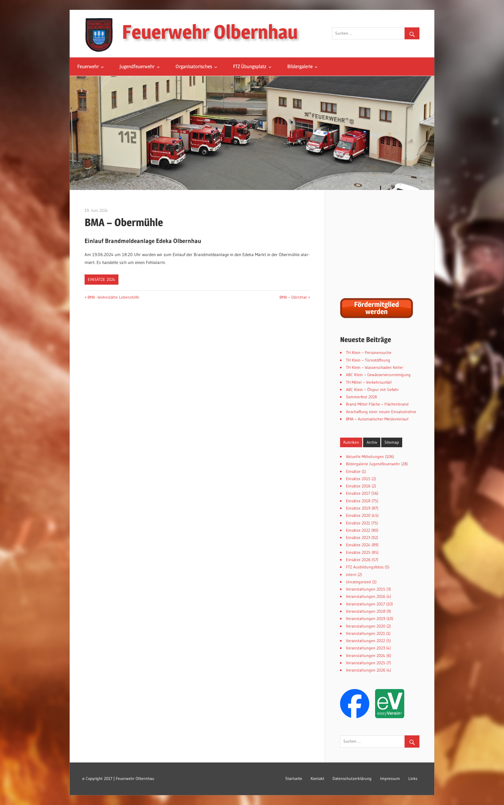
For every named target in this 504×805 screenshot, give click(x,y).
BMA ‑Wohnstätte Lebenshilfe (113, 297)
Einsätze (353, 471)
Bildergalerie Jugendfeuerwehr (373, 463)
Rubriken (351, 442)
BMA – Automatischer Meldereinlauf (377, 419)
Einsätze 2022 (358, 530)
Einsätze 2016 (358, 486)
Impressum (390, 778)
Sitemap (391, 442)
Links (412, 778)
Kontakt (317, 778)
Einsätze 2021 (358, 523)
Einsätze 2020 (358, 515)
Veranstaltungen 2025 (365, 662)
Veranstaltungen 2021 (365, 633)
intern (351, 574)
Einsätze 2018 (358, 500)
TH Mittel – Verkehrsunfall (369, 382)
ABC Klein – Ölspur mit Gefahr (372, 389)
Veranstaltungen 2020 (365, 626)
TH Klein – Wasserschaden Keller (374, 367)
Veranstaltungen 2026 (365, 670)
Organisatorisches (194, 66)
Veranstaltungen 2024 (365, 655)
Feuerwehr (88, 66)
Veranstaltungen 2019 (365, 618)
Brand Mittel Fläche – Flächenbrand (377, 404)
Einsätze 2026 (358, 559)
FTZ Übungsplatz (249, 66)
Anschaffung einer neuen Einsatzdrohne (381, 411)
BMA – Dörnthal (293, 297)
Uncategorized (358, 581)
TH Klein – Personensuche (368, 352)
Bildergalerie (300, 66)
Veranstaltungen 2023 (365, 648)
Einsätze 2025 (358, 552)
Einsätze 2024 (101, 279)
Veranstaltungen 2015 (365, 589)
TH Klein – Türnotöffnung (368, 360)
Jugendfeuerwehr (137, 66)
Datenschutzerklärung (352, 778)
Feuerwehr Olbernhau (210, 31)
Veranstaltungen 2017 (365, 604)
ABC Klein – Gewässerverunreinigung (378, 374)
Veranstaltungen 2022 (365, 640)
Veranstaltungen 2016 (365, 596)
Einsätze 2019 (358, 508)
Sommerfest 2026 (361, 396)
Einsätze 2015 (358, 478)
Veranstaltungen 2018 (365, 611)
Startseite (293, 778)
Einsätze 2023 (358, 537)
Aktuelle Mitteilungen (365, 456)
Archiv (372, 442)
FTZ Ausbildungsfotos (365, 567)
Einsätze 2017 (358, 493)
